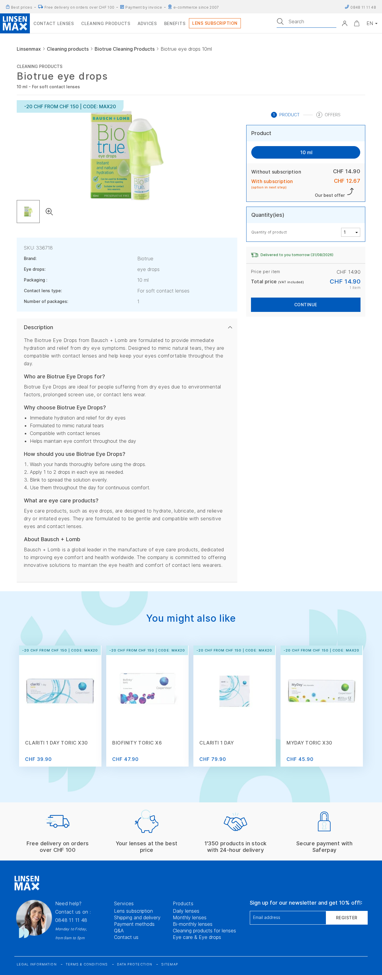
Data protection (135, 964)
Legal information (37, 964)
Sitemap (169, 964)
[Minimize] (357, 23)
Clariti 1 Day (216, 743)
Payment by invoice (143, 7)
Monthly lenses (190, 917)
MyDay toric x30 (309, 743)
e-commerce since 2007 (196, 7)
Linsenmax (29, 49)
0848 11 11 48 (71, 920)
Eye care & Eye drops (197, 937)
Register (347, 917)
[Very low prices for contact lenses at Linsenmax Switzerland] (8, 7)
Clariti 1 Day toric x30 (56, 743)
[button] (345, 23)
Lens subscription (133, 911)
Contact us (126, 937)
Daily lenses (186, 911)
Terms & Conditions (87, 964)
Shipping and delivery (137, 917)
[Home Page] (15, 23)
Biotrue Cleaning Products (125, 49)
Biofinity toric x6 (137, 743)
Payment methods (134, 924)
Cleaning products (68, 49)
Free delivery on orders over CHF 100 (79, 7)
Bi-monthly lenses (192, 924)
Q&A (119, 931)
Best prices (21, 7)
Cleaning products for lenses (204, 931)
